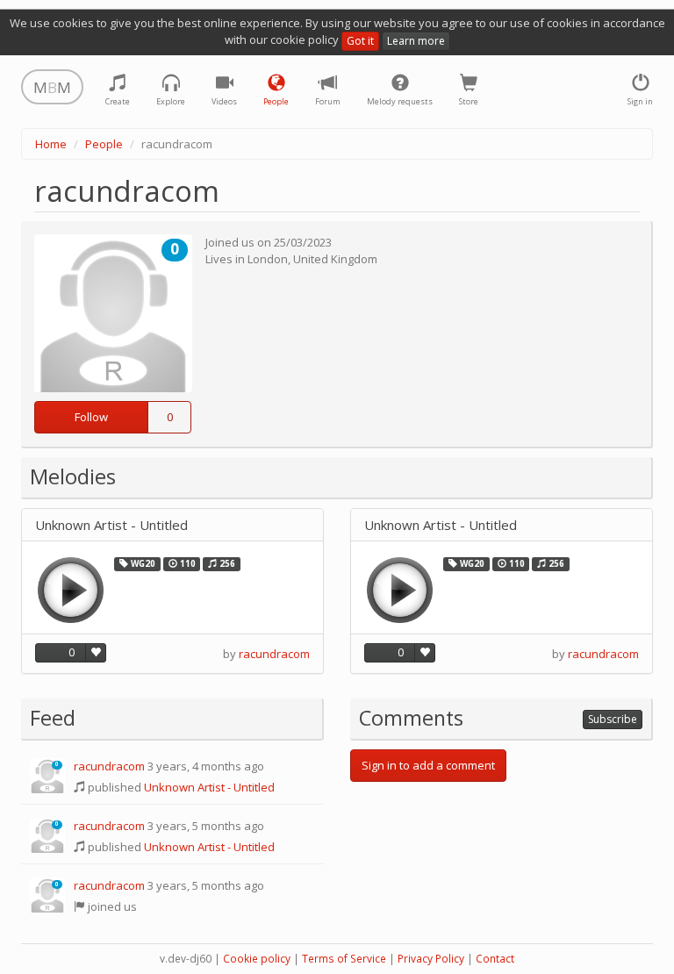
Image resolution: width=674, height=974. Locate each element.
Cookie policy (256, 958)
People (104, 144)
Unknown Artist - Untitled (111, 525)
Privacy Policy (431, 958)
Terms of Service (344, 958)
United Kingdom (335, 259)
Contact (495, 958)
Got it (360, 40)
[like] (95, 652)
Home (51, 144)
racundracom (274, 654)
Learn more (416, 40)
